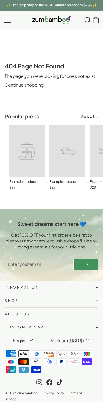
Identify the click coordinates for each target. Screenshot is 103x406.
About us (17, 314)
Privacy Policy (53, 393)
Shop (12, 300)
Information (22, 287)
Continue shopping (24, 84)
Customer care (26, 327)
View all (87, 116)
